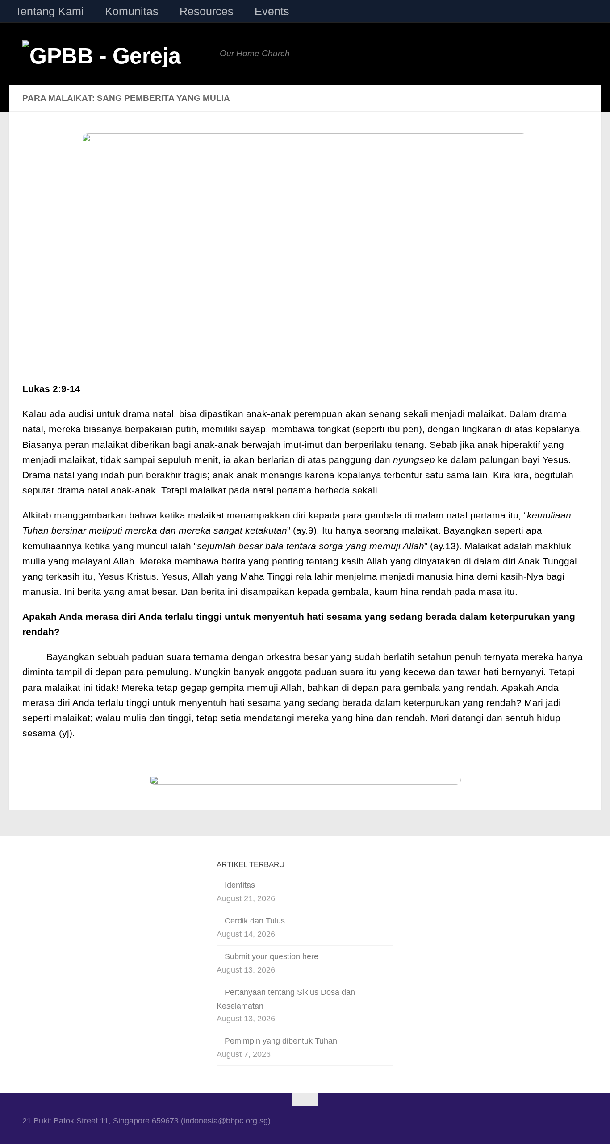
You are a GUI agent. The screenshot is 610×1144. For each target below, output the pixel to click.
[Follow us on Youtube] (554, 1121)
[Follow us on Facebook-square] (507, 1121)
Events (272, 11)
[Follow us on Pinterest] (578, 1121)
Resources (207, 11)
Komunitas (132, 11)
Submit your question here (271, 956)
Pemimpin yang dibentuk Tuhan (281, 1040)
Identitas (240, 885)
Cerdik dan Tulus (255, 920)
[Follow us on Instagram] (530, 1121)
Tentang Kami (49, 11)
